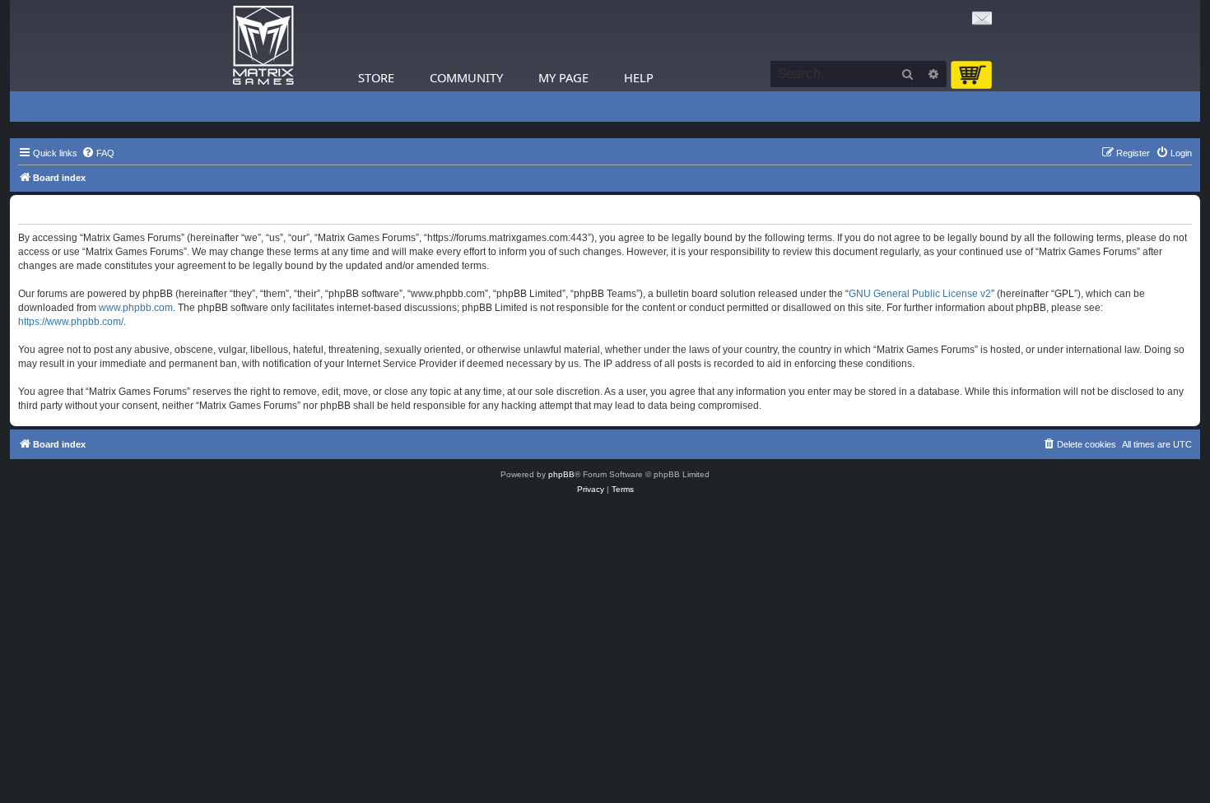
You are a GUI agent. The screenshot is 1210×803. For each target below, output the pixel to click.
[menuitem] (97, 153)
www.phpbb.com (136, 307)
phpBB (561, 474)
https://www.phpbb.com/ (70, 321)
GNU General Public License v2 (920, 293)
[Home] (263, 45)
